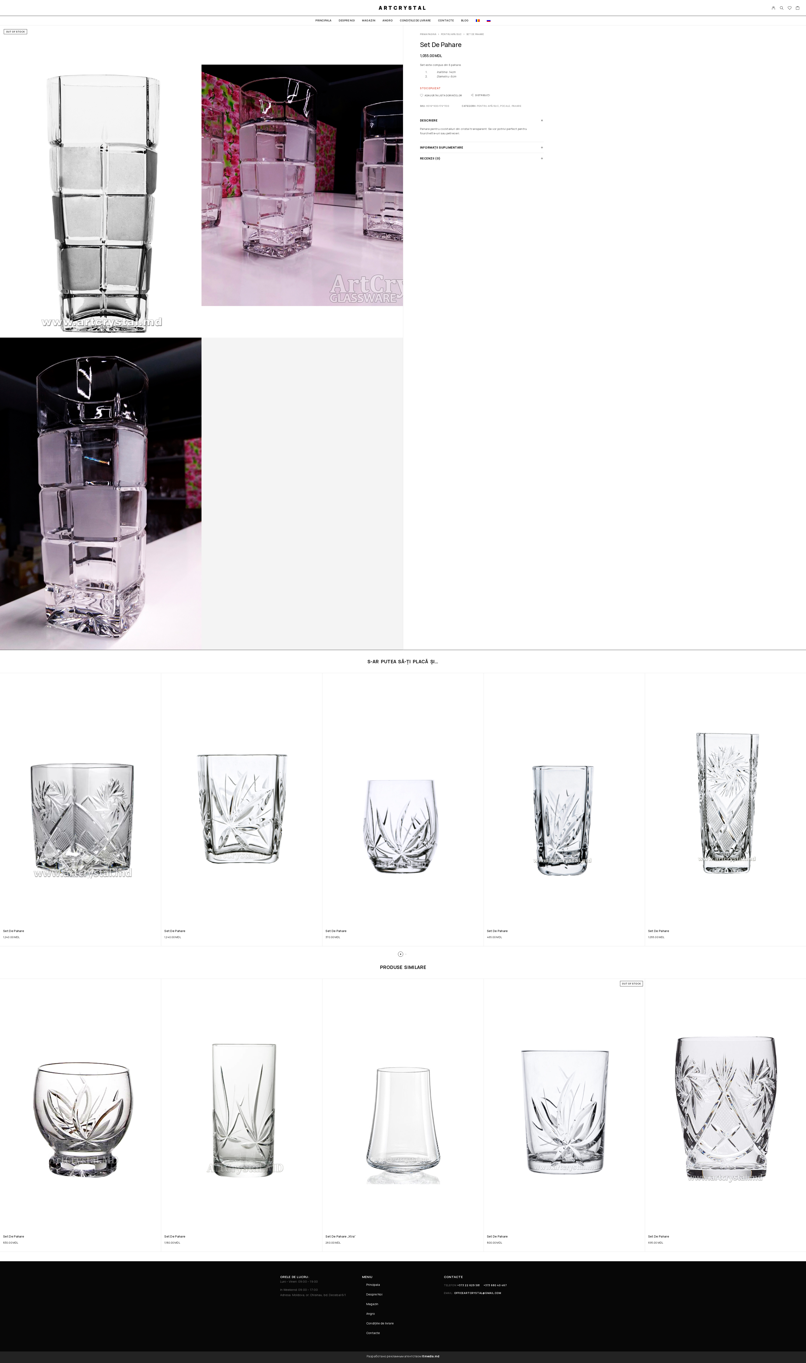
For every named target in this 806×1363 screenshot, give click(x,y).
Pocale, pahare (511, 105)
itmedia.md (430, 1356)
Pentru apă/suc (451, 34)
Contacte (446, 20)
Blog (465, 20)
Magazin (368, 20)
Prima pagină (428, 34)
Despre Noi (347, 20)
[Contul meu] (773, 8)
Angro (387, 20)
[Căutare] (782, 8)
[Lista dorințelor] (790, 8)
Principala (323, 20)
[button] (400, 954)
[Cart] (798, 8)
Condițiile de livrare (415, 20)
